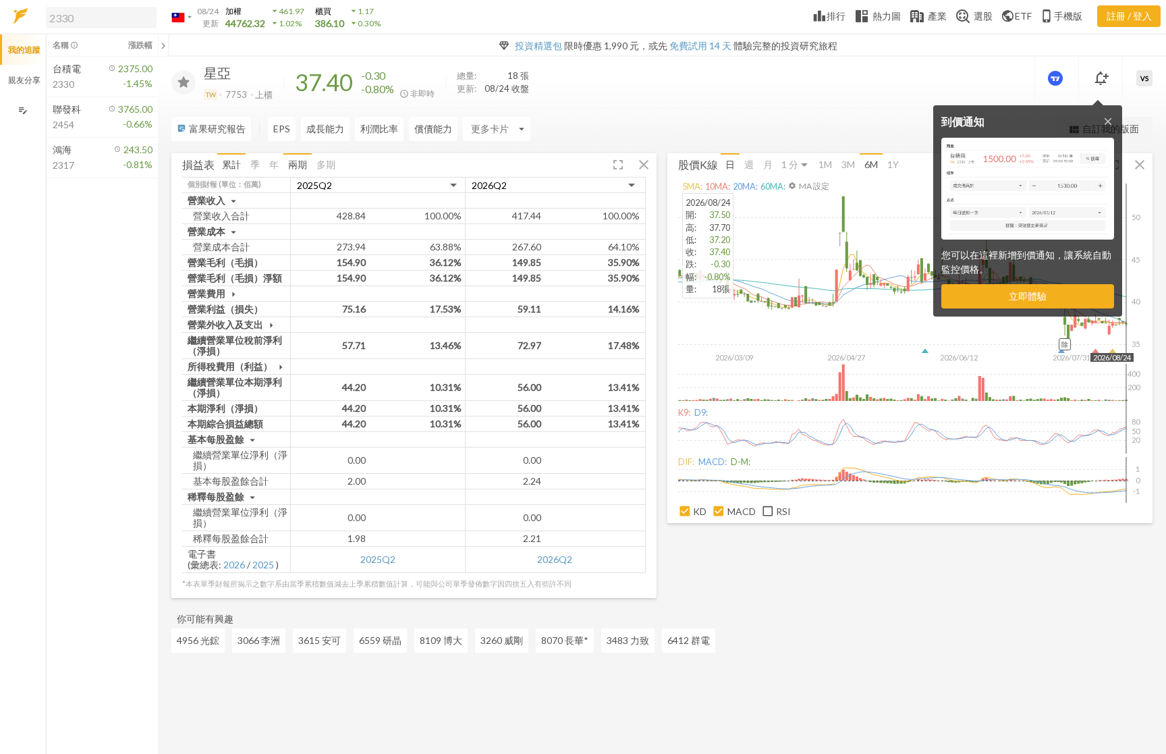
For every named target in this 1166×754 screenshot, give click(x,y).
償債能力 (433, 128)
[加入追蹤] (183, 82)
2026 (234, 564)
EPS (281, 128)
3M (848, 164)
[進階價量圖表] (1056, 78)
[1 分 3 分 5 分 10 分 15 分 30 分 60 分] (795, 165)
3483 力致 (628, 640)
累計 (231, 164)
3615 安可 (319, 640)
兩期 (297, 164)
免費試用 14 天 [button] (700, 45)
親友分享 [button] (24, 80)
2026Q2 (554, 559)
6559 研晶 (380, 640)
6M (871, 164)
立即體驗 (1028, 296)
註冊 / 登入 (1129, 16)
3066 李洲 (259, 640)
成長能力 (325, 128)
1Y (893, 164)
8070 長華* (564, 640)
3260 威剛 (501, 640)
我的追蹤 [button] (24, 50)
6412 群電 (688, 640)
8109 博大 (441, 640)
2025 (263, 564)
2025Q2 (377, 559)
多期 (325, 164)
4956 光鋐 (198, 640)
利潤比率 (379, 128)
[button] (98, 17)
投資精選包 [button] (538, 45)
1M (825, 164)
